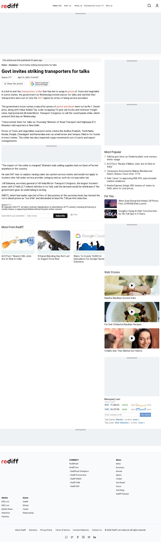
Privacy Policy (46, 530)
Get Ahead (120, 483)
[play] (132, 285)
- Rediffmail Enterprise (78, 471)
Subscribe (60, 216)
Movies (119, 471)
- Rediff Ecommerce (77, 475)
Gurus (98, 6)
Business (13, 65)
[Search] (149, 5)
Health (25, 502)
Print (75, 215)
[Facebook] (77, 537)
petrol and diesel (65, 106)
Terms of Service (62, 530)
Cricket (119, 479)
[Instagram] (83, 537)
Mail (60, 6)
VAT (40, 98)
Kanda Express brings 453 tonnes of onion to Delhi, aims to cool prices (131, 187)
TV (102, 6)
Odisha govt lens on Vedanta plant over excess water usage (132, 158)
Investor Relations (81, 530)
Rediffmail (73, 464)
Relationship (28, 513)
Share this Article (15, 84)
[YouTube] (89, 537)
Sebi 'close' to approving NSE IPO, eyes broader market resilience (132, 180)
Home (55, 6)
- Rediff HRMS (75, 479)
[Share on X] (72, 537)
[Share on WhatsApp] (66, 537)
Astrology (120, 490)
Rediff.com (116, 530)
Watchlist (6, 513)
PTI (9, 77)
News (66, 6)
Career (25, 509)
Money (77, 6)
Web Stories (112, 272)
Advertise (33, 530)
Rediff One (73, 467)
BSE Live (5, 502)
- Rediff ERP (74, 486)
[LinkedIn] (94, 537)
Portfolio (5, 517)
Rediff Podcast (122, 494)
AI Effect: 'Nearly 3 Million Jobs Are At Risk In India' (131, 165)
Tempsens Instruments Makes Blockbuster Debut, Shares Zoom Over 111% (130, 172)
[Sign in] (157, 5)
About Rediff (20, 530)
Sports (119, 475)
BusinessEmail (89, 6)
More (108, 6)
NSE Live (5, 505)
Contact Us (97, 530)
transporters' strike (31, 91)
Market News (7, 509)
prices (71, 91)
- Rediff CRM (74, 483)
